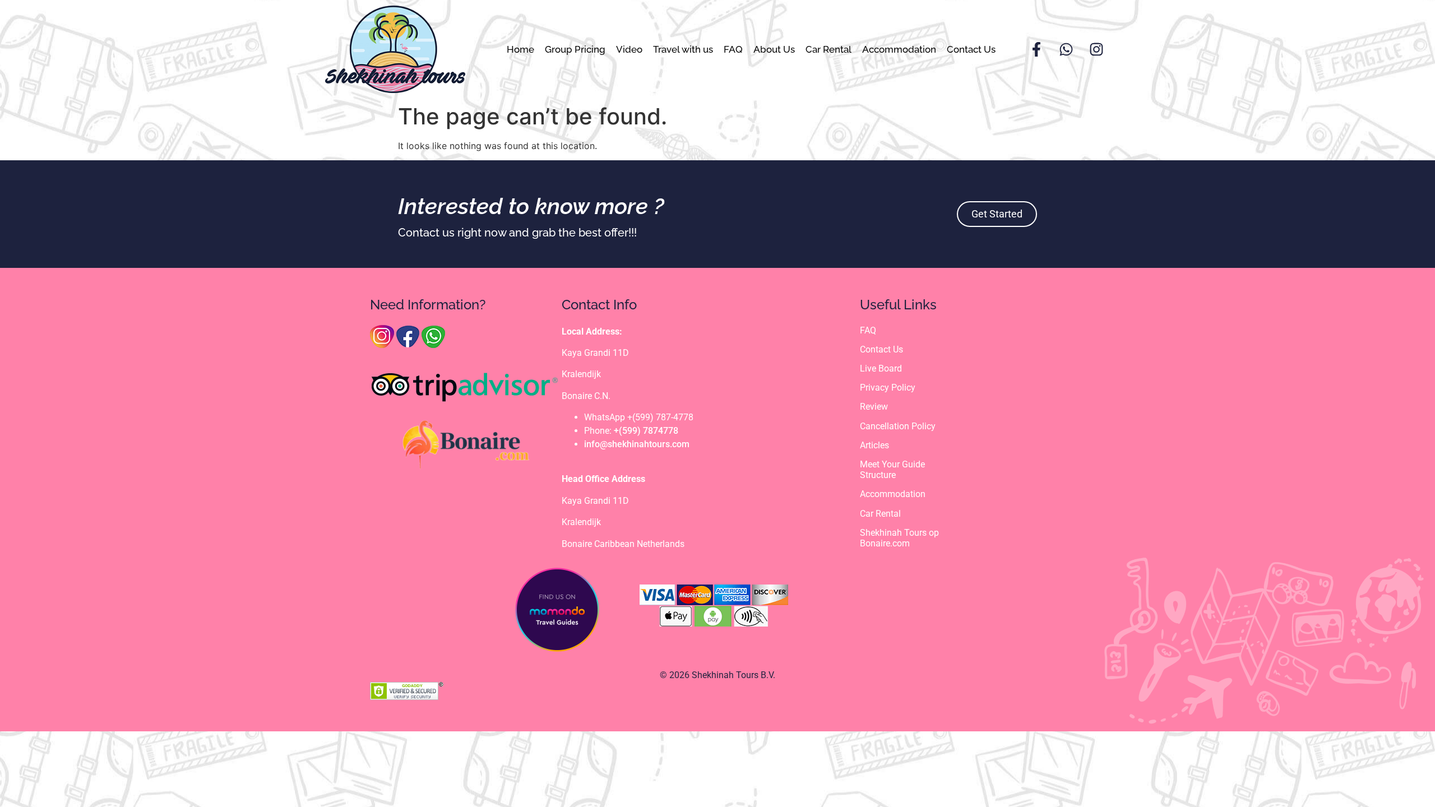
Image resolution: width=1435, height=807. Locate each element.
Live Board (881, 368)
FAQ (733, 49)
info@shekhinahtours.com (636, 444)
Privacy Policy (887, 387)
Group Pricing (575, 49)
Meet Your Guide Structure (892, 469)
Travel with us (683, 49)
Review (874, 406)
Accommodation (899, 49)
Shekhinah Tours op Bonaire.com (899, 538)
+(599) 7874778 (646, 430)
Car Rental (828, 49)
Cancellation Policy (898, 426)
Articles (874, 445)
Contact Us (971, 49)
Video (629, 49)
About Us (774, 49)
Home (520, 49)
